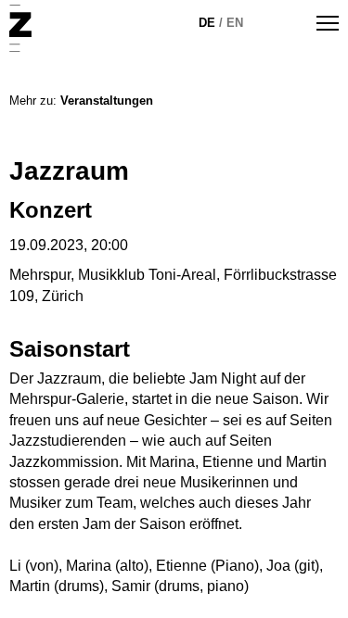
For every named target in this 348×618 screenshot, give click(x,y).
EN (234, 23)
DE (207, 23)
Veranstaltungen (106, 100)
